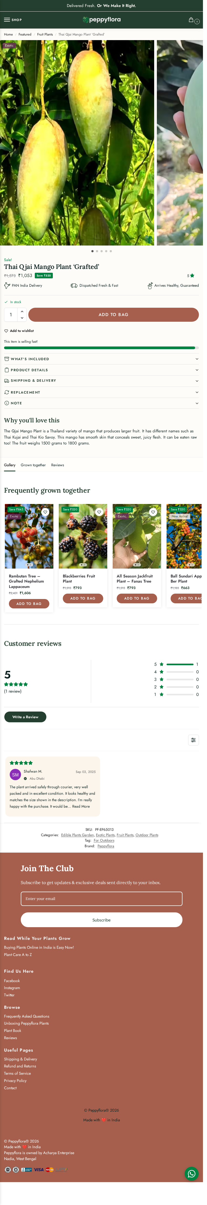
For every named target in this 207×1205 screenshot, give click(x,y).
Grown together (33, 465)
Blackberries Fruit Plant (79, 579)
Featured (25, 34)
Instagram (12, 987)
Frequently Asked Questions (26, 1016)
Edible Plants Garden (77, 835)
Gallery (9, 465)
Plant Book (12, 1030)
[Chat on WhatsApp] (192, 1174)
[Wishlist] (45, 512)
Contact (10, 1088)
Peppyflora (106, 846)
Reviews (57, 465)
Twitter (9, 995)
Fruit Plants (45, 34)
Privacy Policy (15, 1080)
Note (16, 403)
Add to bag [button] (29, 603)
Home (8, 34)
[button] (192, 20)
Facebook (12, 980)
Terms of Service (17, 1073)
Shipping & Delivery (33, 380)
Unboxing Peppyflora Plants (26, 1023)
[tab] (9, 464)
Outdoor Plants (147, 835)
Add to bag (114, 314)
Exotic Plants (105, 835)
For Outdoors (104, 840)
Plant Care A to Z (18, 954)
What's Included (30, 359)
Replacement (25, 392)
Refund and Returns (20, 1066)
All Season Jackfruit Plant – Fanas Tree (135, 579)
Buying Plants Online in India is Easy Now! (39, 947)
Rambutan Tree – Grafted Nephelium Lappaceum (26, 582)
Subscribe (101, 919)
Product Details (29, 370)
